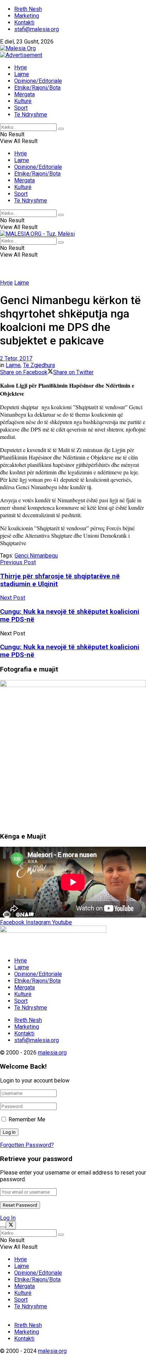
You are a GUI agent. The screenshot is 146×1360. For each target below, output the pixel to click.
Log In (8, 1218)
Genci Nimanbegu (36, 555)
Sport (21, 107)
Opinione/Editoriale (38, 81)
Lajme (21, 74)
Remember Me (27, 1119)
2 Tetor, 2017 (16, 358)
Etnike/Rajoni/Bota (37, 87)
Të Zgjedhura (39, 365)
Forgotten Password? (27, 1145)
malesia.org (52, 1052)
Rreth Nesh (28, 9)
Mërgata (24, 94)
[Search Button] (61, 129)
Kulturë (23, 101)
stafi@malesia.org (36, 29)
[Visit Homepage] (18, 48)
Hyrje (20, 67)
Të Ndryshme (30, 114)
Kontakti (24, 22)
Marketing (26, 15)
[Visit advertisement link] (21, 55)
